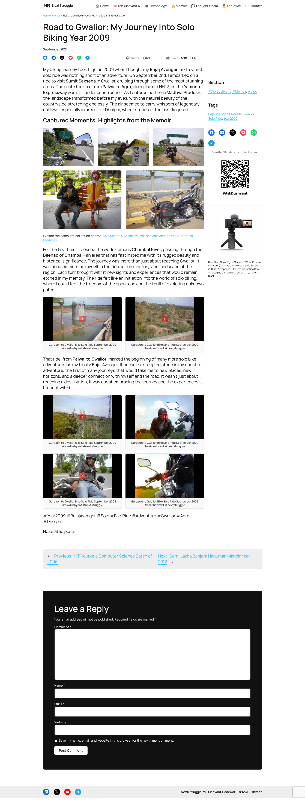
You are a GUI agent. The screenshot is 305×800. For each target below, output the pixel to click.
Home (46, 15)
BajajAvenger (218, 114)
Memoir (56, 15)
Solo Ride (215, 118)
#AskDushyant (219, 91)
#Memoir (239, 91)
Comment (62, 627)
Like (194, 58)
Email (59, 704)
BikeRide (235, 114)
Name (59, 685)
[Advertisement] (235, 47)
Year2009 (231, 118)
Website (60, 722)
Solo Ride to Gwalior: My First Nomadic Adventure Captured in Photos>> (118, 238)
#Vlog (252, 91)
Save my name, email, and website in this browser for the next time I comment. (116, 740)
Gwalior (248, 114)
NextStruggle (62, 5)
